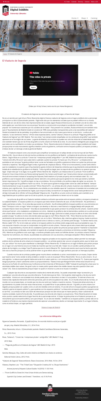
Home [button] (74, 18)
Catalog (94, 18)
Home (5, 54)
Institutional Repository (82, 394)
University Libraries (82, 390)
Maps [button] (83, 18)
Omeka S (85, 398)
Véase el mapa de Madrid (51, 307)
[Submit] (60, 39)
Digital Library (82, 392)
